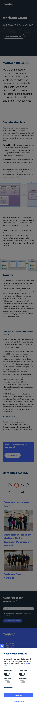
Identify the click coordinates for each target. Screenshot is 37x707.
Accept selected (18, 701)
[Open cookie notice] (2, 646)
